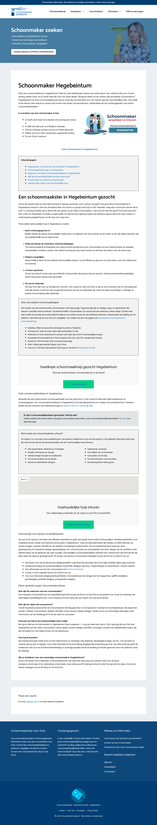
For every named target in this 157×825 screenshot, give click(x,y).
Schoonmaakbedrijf (64, 805)
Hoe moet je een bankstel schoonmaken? (122, 738)
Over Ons (71, 810)
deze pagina (75, 745)
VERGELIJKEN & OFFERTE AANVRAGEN (33, 52)
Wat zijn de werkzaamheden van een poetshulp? (49, 177)
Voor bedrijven (96, 11)
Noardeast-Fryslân (87, 348)
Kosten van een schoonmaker (117, 743)
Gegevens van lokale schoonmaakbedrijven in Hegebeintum (54, 173)
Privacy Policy (92, 810)
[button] (80, 149)
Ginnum (66, 406)
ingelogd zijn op (33, 701)
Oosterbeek (109, 772)
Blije (91, 406)
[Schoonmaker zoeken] (21, 11)
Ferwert (82, 406)
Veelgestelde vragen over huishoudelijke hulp (48, 183)
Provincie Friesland (75, 569)
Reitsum (74, 406)
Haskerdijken (110, 767)
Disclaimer (81, 810)
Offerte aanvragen (135, 11)
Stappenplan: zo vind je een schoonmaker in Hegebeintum (53, 167)
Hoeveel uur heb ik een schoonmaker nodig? (124, 747)
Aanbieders (75, 11)
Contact (62, 810)
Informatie (113, 11)
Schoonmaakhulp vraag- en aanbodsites (45, 170)
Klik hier (123, 418)
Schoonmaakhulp (57, 11)
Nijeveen (108, 762)
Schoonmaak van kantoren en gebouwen (46, 180)
